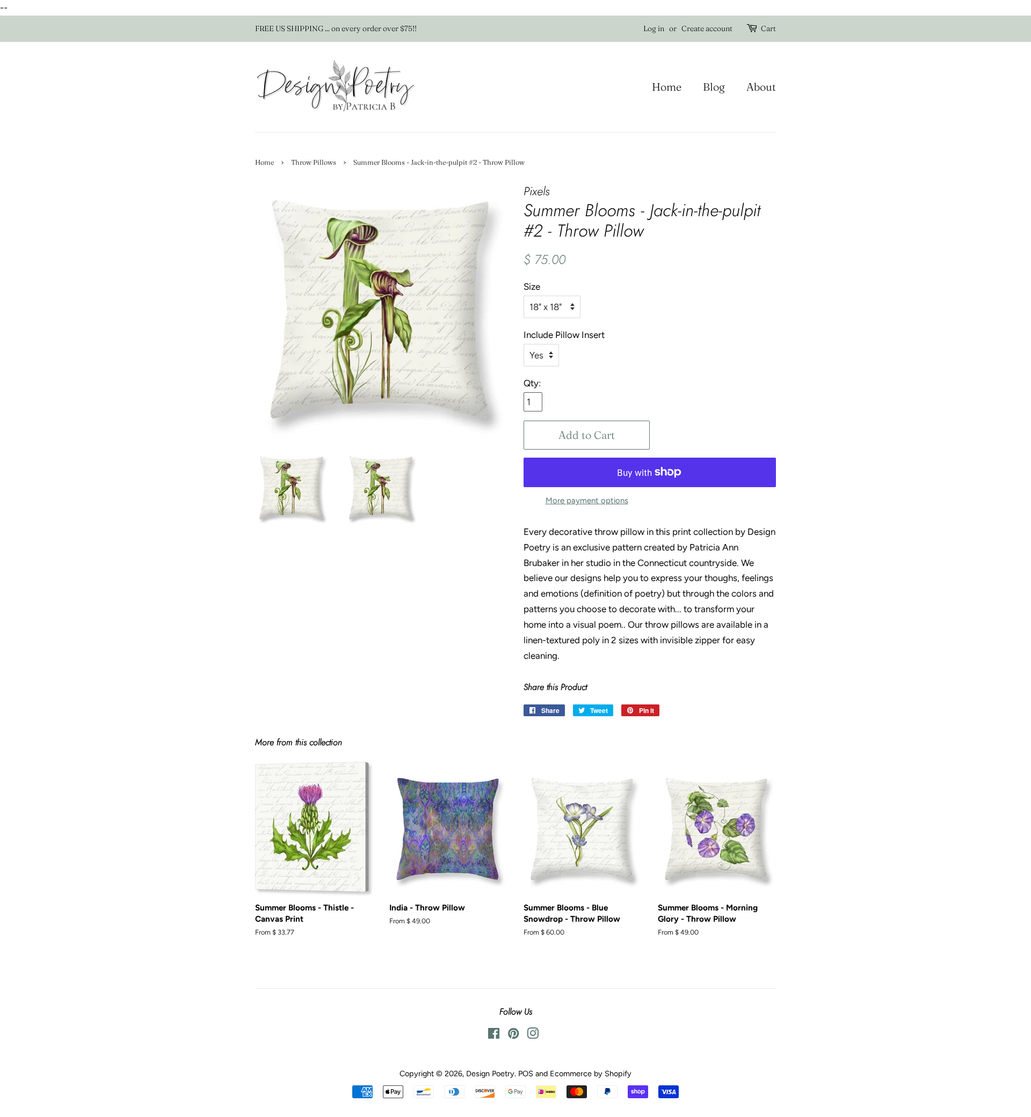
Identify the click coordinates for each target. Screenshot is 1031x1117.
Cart (768, 28)
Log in (653, 28)
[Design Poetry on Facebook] (494, 1035)
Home (666, 86)
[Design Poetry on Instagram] (533, 1035)
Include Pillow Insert (564, 334)
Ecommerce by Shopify (590, 1073)
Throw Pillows (313, 162)
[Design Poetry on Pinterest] (513, 1035)
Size (532, 286)
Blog (714, 86)
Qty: (532, 383)
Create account (706, 28)
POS (525, 1073)
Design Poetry (490, 1073)
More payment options (587, 500)
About (761, 86)
